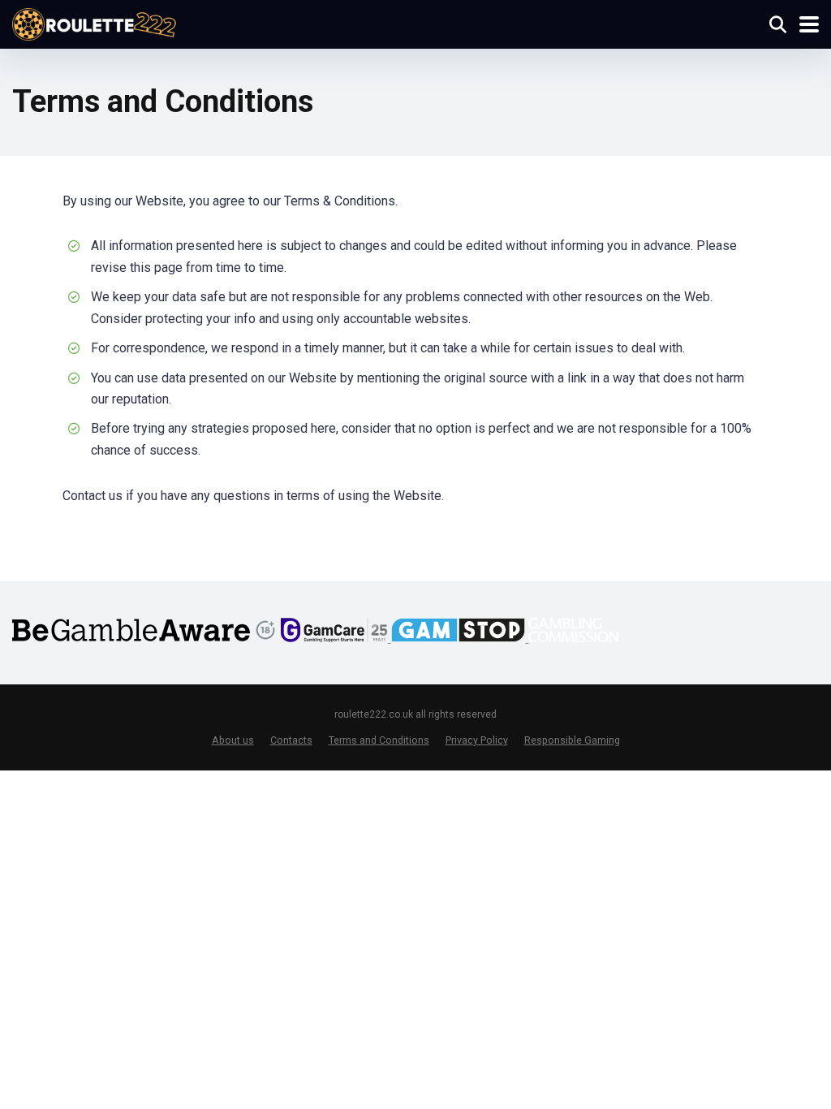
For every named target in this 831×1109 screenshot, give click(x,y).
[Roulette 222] (94, 22)
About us (233, 740)
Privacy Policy (477, 740)
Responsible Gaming (572, 740)
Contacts (291, 740)
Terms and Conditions (379, 740)
